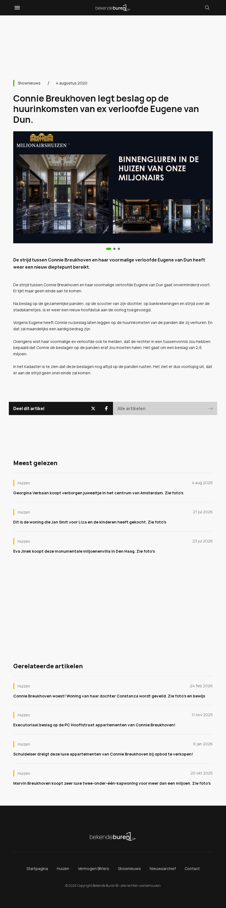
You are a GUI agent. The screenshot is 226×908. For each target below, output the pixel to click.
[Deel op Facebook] (106, 408)
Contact (192, 868)
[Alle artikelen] (119, 249)
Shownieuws (29, 83)
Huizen (63, 868)
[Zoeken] (207, 7)
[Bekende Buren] (113, 7)
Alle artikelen (131, 408)
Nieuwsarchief (163, 868)
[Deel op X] (93, 408)
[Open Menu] (16, 7)
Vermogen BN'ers (93, 868)
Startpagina (37, 868)
